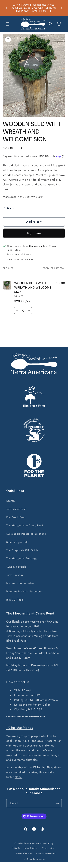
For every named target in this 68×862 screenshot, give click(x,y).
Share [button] (10, 208)
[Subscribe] (57, 803)
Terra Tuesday (14, 575)
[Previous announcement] (6, 8)
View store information (20, 259)
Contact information (46, 853)
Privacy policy (49, 847)
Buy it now (34, 233)
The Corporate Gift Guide (22, 550)
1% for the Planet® (45, 767)
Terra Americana (16, 509)
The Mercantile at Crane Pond (24, 525)
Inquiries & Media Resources (24, 591)
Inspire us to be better (20, 583)
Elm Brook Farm (15, 517)
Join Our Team (15, 599)
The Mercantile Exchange (21, 558)
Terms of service (24, 853)
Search (10, 501)
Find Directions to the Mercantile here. (25, 716)
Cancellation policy (35, 859)
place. (18, 777)
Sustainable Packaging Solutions (26, 534)
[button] (7, 24)
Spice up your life (17, 542)
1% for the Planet (19, 728)
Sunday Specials (16, 567)
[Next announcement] (61, 8)
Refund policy (31, 847)
